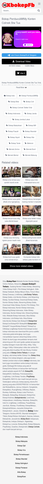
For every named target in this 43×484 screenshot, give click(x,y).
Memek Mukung (31, 155)
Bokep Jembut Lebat (22, 119)
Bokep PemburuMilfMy (29, 95)
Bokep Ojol (21, 445)
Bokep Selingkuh (21, 463)
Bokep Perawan (21, 467)
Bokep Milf (32, 125)
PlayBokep (30, 376)
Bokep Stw (30, 137)
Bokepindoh (32, 323)
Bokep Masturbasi (15, 125)
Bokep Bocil (25, 418)
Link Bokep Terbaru (30, 294)
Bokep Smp (35, 355)
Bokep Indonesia (13, 113)
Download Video (23, 61)
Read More (20, 87)
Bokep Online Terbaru (20, 352)
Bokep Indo (10, 95)
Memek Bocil (31, 149)
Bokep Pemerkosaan (21, 454)
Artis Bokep (21, 472)
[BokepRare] (18, 5)
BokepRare (21, 476)
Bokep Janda (31, 113)
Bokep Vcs (22, 450)
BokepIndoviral (20, 397)
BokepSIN (29, 371)
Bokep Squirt (15, 137)
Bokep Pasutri (13, 131)
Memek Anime (13, 149)
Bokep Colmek (33, 426)
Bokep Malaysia (21, 441)
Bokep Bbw (14, 101)
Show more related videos (21, 265)
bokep (26, 360)
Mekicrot (30, 143)
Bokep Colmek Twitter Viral (22, 107)
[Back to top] (39, 479)
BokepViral (33, 321)
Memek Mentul (12, 155)
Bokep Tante (15, 143)
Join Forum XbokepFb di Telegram (23, 55)
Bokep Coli (29, 101)
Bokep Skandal (30, 131)
